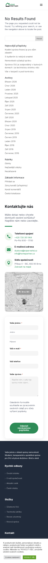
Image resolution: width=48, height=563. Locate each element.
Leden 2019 (10, 141)
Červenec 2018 (12, 153)
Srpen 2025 (10, 109)
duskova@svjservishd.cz (26, 250)
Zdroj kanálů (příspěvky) (16, 185)
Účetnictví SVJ (13, 507)
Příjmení (13, 342)
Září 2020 (9, 117)
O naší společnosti (14, 478)
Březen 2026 (11, 81)
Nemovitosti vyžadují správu (18, 60)
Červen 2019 (11, 137)
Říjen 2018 (9, 145)
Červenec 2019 (12, 133)
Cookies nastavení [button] (12, 557)
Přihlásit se (10, 181)
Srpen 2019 (10, 129)
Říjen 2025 (9, 101)
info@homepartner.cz (25, 253)
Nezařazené (10, 171)
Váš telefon (15, 361)
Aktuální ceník (12, 483)
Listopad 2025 (11, 97)
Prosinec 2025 (11, 93)
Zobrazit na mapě (23, 267)
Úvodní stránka (13, 473)
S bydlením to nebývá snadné (19, 56)
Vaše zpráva (16, 374)
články (8, 163)
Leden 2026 (10, 89)
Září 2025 (9, 105)
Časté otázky (12, 488)
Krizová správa (13, 522)
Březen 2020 (11, 121)
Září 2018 (9, 149)
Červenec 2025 (12, 113)
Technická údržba (14, 512)
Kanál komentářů (13, 189)
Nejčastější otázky (13, 167)
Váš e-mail (15, 348)
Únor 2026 (10, 85)
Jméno (12, 332)
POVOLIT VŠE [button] (29, 557)
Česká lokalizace (12, 193)
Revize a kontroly (14, 517)
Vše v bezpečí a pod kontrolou (19, 71)
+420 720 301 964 (23, 237)
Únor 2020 (10, 125)
